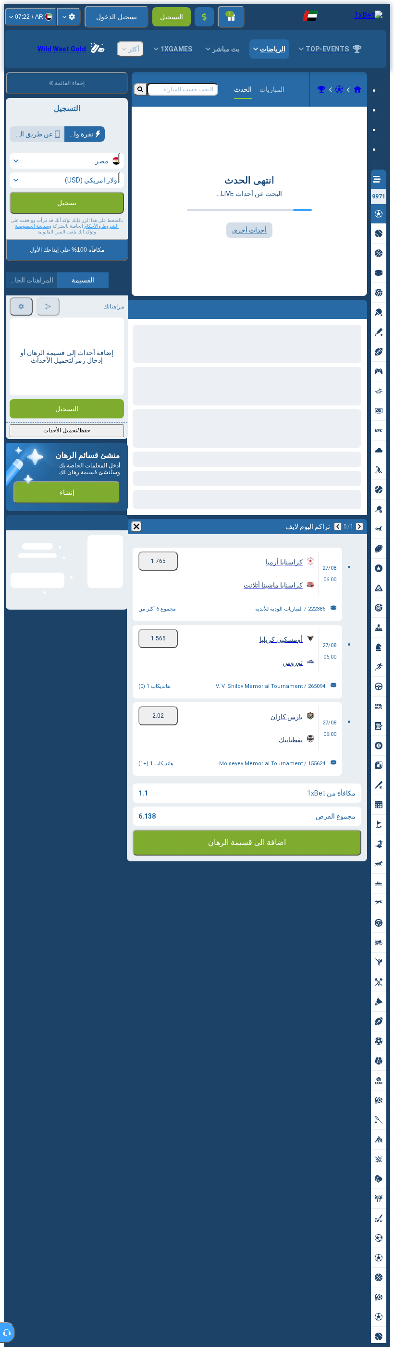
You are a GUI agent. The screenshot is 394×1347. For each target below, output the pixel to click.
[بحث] (140, 89)
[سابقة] (359, 307)
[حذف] (136, 307)
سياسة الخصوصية (32, 226)
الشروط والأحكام (101, 226)
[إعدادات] (69, 17)
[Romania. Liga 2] (321, 89)
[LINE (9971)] (357, 89)
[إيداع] (204, 16)
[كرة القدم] (339, 89)
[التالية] (334, 307)
